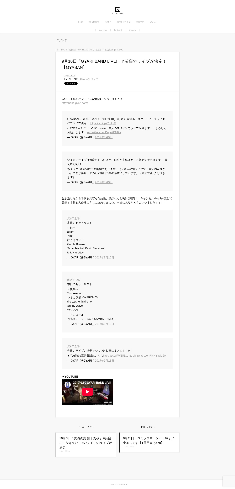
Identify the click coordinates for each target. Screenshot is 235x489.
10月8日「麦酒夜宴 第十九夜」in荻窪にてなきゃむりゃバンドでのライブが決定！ (85, 442)
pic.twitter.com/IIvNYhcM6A (149, 355)
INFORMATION (123, 22)
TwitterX (118, 30)
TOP (57, 50)
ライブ (94, 79)
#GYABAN (73, 218)
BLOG (80, 22)
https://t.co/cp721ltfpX (103, 123)
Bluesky (132, 30)
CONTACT (140, 22)
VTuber (153, 22)
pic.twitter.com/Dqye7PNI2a (104, 132)
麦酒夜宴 (67, 451)
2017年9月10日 (104, 257)
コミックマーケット (129, 446)
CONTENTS (94, 22)
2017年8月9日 (104, 137)
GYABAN (84, 79)
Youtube (103, 30)
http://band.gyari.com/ (75, 103)
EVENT (108, 22)
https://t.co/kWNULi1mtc (117, 355)
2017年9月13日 (104, 360)
